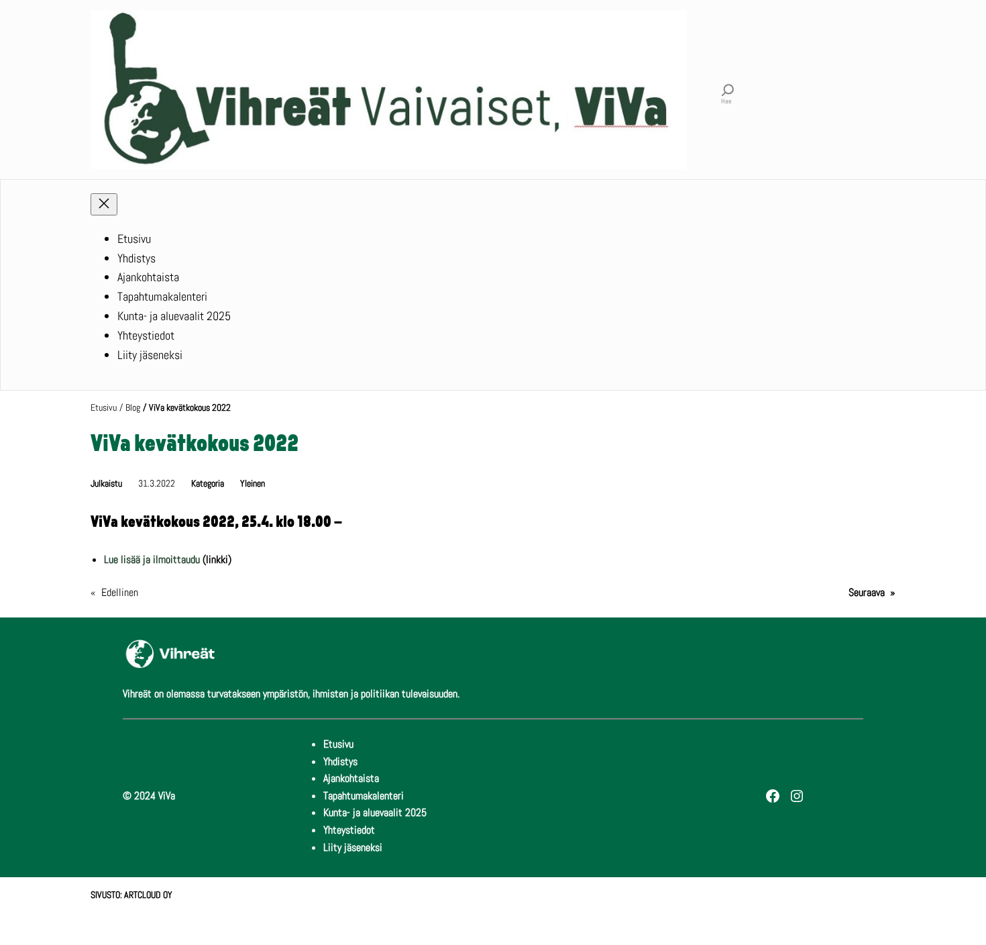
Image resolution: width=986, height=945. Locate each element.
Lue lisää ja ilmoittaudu (152, 559)
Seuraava (866, 592)
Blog (132, 407)
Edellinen (119, 592)
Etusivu (104, 407)
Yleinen (252, 483)
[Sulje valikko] (104, 204)
